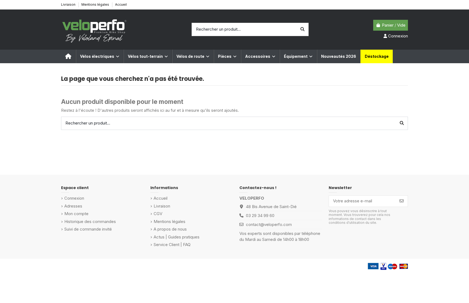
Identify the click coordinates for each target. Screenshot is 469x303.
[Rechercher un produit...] (302, 29)
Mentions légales (95, 4)
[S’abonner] (401, 201)
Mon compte (76, 213)
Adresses (73, 206)
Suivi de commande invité (88, 229)
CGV (158, 213)
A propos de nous (170, 229)
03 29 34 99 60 (260, 215)
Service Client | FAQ (172, 244)
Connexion (74, 198)
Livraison (68, 4)
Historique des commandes (90, 221)
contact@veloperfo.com (269, 224)
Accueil (121, 4)
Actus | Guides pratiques (176, 237)
